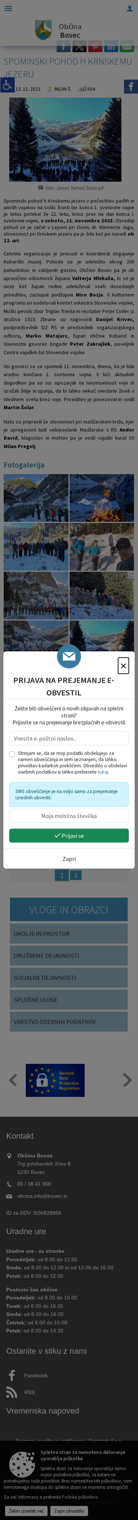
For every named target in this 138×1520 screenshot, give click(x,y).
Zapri (69, 858)
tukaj (103, 772)
